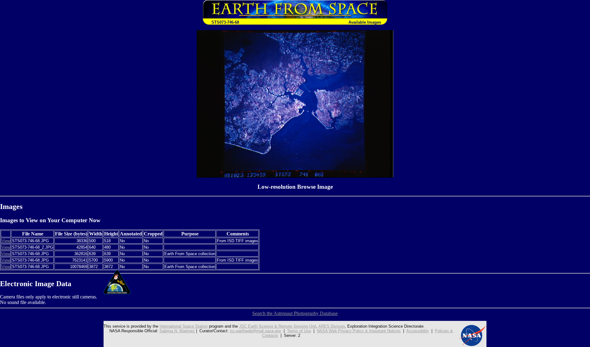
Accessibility (417, 331)
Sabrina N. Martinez (177, 331)
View (6, 241)
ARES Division (331, 326)
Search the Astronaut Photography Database (295, 313)
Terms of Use (299, 331)
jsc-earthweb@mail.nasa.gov (255, 331)
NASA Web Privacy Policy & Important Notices (359, 331)
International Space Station (183, 326)
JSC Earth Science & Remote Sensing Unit (277, 326)
